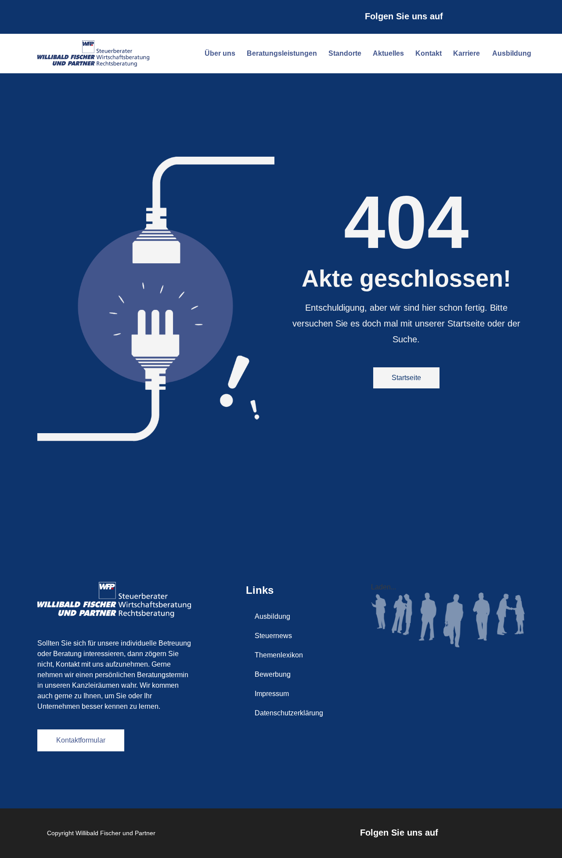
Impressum (272, 693)
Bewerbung (273, 674)
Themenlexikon (279, 655)
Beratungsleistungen (282, 53)
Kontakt (428, 53)
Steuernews (273, 635)
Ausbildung (511, 53)
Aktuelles (388, 53)
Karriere (466, 53)
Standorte (344, 53)
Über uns (220, 53)
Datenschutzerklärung (289, 713)
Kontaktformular (80, 740)
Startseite (406, 377)
